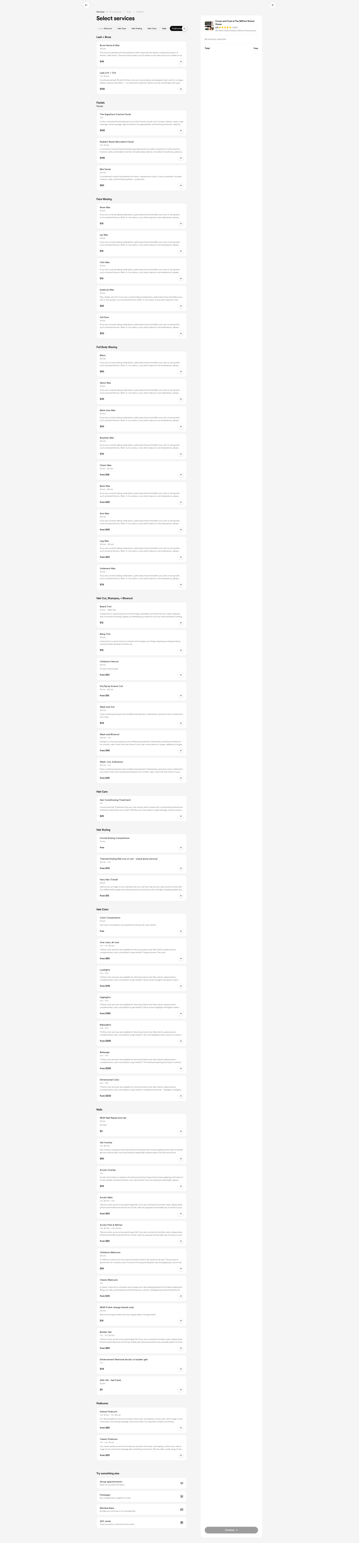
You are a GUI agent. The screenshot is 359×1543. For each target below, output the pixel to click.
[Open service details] (180, 61)
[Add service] (180, 847)
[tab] (98, 28)
